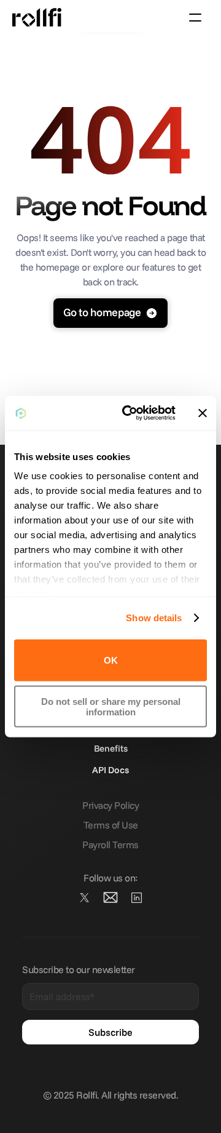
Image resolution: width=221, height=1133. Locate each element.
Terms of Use (110, 825)
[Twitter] (84, 897)
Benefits (111, 748)
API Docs (110, 770)
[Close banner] (202, 412)
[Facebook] (136, 897)
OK (111, 660)
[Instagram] (110, 897)
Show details (154, 618)
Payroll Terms (110, 844)
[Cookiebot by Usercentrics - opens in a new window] (129, 413)
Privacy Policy (110, 805)
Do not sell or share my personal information (110, 706)
